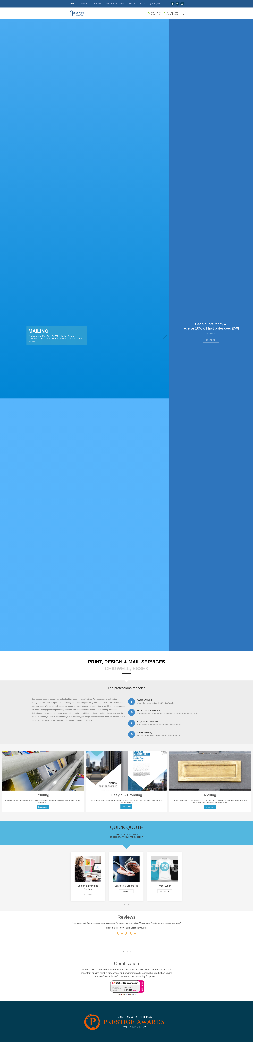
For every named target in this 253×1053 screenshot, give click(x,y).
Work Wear (88, 885)
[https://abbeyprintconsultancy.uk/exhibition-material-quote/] (126, 869)
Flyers (164, 885)
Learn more (42, 807)
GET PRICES (88, 891)
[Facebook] (173, 4)
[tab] (123, 951)
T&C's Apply (210, 333)
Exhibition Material (126, 885)
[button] (124, 904)
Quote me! (211, 340)
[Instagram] (182, 4)
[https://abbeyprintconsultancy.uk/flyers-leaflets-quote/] (164, 869)
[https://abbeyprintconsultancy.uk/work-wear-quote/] (88, 869)
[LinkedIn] (177, 4)
